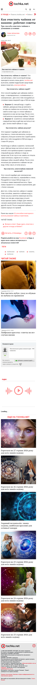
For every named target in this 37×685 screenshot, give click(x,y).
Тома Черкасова (13, 33)
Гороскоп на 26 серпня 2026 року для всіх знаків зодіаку (17, 488)
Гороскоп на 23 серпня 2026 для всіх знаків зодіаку (16, 635)
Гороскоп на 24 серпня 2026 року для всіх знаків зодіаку (17, 599)
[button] (30, 9)
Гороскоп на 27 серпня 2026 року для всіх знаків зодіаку (17, 451)
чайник (21, 252)
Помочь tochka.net (18, 14)
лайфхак (10, 254)
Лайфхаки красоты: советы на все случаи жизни (18, 333)
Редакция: (3, 667)
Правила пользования (6, 674)
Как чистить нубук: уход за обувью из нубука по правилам (18, 294)
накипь (31, 252)
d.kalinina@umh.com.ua (7, 669)
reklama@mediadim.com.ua (29, 663)
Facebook (23, 238)
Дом (3, 43)
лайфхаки (10, 252)
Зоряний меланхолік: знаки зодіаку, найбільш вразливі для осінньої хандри (16, 525)
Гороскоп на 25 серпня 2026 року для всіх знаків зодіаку (17, 563)
